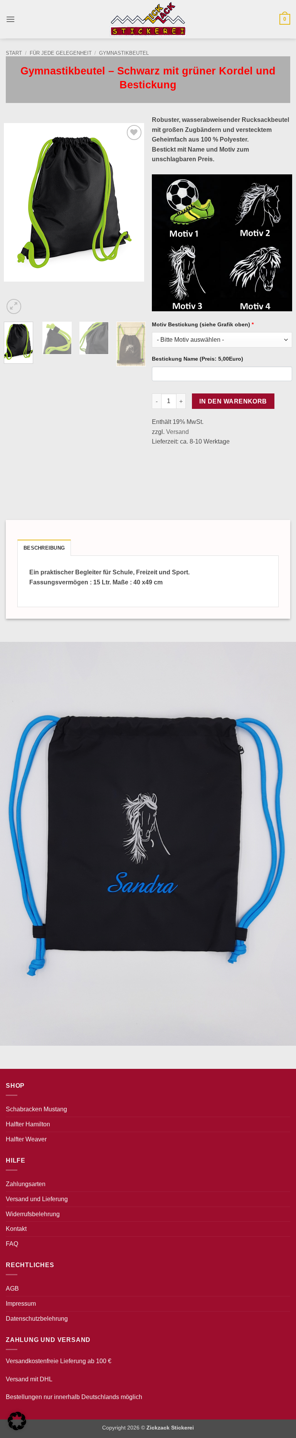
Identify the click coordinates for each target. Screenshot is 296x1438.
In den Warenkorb (233, 401)
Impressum (21, 1303)
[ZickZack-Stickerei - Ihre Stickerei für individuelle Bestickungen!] (148, 19)
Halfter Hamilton (28, 1124)
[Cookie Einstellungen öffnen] (17, 1428)
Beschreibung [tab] (44, 548)
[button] (10, 19)
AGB (12, 1288)
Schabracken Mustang (36, 1109)
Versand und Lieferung (37, 1199)
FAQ (12, 1244)
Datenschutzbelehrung (37, 1318)
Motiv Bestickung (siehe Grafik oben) (203, 324)
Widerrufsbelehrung (33, 1214)
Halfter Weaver (26, 1139)
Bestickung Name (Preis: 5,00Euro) (197, 359)
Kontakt (16, 1228)
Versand (177, 432)
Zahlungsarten (25, 1184)
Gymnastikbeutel (124, 53)
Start (14, 53)
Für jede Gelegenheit (61, 53)
